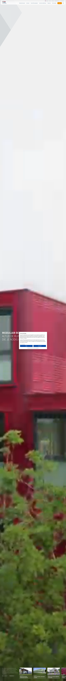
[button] (5, 676)
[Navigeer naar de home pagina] (4, 2)
